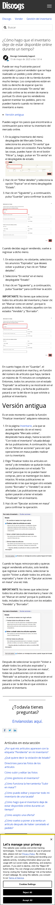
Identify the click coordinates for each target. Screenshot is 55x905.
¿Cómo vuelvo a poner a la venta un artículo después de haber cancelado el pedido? (27, 824)
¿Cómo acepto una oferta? (20, 815)
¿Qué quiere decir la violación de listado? (27, 757)
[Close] (51, 839)
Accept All (27, 900)
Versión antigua (14, 114)
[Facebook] (4, 730)
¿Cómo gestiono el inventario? (22, 778)
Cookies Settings (27, 884)
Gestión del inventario (39, 18)
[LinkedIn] (15, 730)
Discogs (6, 18)
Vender (19, 18)
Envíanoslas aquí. (27, 721)
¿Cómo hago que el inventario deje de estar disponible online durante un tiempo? (26, 805)
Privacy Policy (28, 853)
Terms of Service (16, 877)
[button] (49, 5)
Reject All (27, 892)
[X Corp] (9, 730)
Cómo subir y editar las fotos (21, 772)
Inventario (26, 426)
